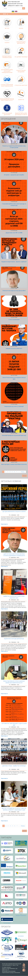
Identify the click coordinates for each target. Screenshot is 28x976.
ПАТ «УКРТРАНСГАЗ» (21, 862)
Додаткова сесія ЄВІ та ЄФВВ (14, 232)
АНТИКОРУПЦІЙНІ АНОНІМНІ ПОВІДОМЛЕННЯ (7, 71)
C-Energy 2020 (21, 943)
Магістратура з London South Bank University (14, 464)
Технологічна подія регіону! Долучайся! (14, 290)
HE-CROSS (21, 958)
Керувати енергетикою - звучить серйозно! (14, 261)
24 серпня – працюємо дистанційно (14, 175)
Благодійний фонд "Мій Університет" (7, 99)
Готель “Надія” (7, 892)
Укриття (21, 99)
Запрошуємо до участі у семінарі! (14, 406)
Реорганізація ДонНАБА (7, 113)
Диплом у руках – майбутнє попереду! (14, 766)
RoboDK (7, 914)
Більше (24, 475)
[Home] (4, 4)
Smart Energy (21, 892)
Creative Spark (21, 951)
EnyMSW (7, 936)
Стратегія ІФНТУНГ (21, 85)
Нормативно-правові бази (7, 56)
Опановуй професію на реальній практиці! (14, 435)
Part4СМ (7, 943)
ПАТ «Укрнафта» (7, 854)
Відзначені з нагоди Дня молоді (14, 638)
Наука (21, 28)
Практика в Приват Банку (21, 869)
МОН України (7, 847)
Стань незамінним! (14, 319)
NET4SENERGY (21, 936)
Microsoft (21, 877)
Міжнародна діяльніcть (21, 42)
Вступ (7, 28)
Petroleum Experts (7, 923)
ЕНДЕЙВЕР (21, 899)
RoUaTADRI (7, 951)
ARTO (7, 907)
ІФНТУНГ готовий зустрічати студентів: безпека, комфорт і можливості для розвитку (14, 810)
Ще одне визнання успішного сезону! (14, 511)
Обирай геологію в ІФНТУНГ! (14, 348)
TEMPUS (7, 869)
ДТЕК (21, 854)
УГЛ (21, 847)
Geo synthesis (7, 862)
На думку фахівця (21, 57)
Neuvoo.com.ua (7, 877)
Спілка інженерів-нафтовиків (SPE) (7, 85)
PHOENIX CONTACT (7, 884)
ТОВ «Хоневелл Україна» (21, 884)
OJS (21, 907)
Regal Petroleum (7, 899)
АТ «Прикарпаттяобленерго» (21, 915)
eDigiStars (7, 958)
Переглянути (4, 524)
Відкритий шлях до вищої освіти (21, 113)
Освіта (7, 42)
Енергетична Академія (21, 71)
